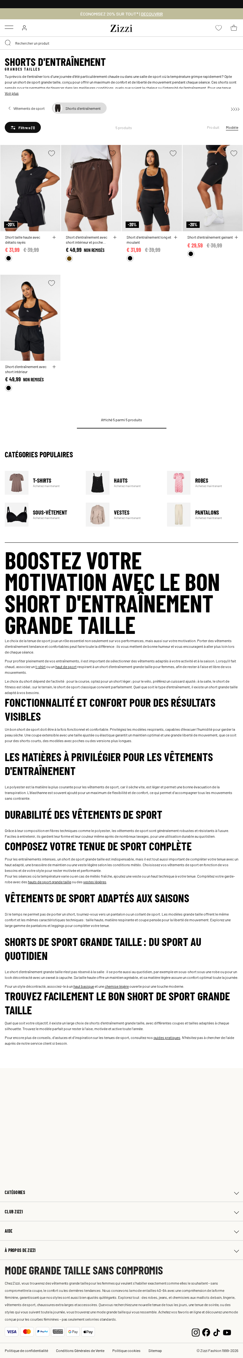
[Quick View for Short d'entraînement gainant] (236, 237)
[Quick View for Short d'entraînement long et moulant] (175, 237)
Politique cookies (126, 1350)
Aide (8, 1231)
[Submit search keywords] (8, 43)
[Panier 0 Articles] (233, 27)
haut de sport (66, 666)
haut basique (83, 986)
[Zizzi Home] (121, 27)
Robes (203, 483)
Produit (213, 127)
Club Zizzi (14, 1211)
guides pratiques (166, 1037)
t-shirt (40, 666)
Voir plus (12, 93)
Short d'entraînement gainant (210, 237)
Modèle (232, 127)
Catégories (15, 1192)
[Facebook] (206, 1332)
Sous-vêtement (41, 514)
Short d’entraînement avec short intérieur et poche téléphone (86, 240)
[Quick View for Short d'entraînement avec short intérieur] (54, 366)
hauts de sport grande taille (49, 881)
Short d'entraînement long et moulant (149, 240)
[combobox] (121, 43)
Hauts (122, 483)
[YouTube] (227, 1332)
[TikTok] (217, 1332)
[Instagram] (196, 1332)
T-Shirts (41, 483)
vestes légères (94, 881)
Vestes (122, 514)
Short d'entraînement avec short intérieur (26, 369)
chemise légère (117, 986)
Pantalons (203, 514)
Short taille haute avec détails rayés (22, 240)
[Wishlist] (51, 153)
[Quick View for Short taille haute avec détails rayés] (54, 237)
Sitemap (155, 1350)
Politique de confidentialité (26, 1350)
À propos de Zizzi (20, 1250)
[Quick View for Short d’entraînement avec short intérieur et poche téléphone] (114, 237)
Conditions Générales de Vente (80, 1350)
